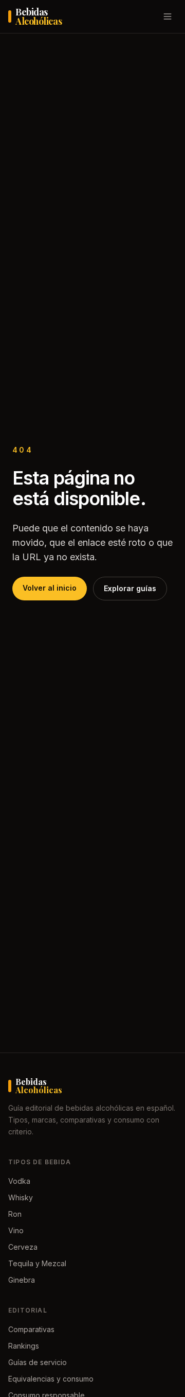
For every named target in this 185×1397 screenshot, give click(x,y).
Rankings (23, 1345)
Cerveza (23, 1247)
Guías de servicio (37, 1362)
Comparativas (31, 1329)
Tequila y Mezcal (37, 1263)
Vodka (19, 1181)
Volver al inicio (50, 587)
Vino (16, 1230)
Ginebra (21, 1279)
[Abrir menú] (167, 16)
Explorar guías (130, 588)
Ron (15, 1214)
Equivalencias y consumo (51, 1378)
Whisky (20, 1197)
